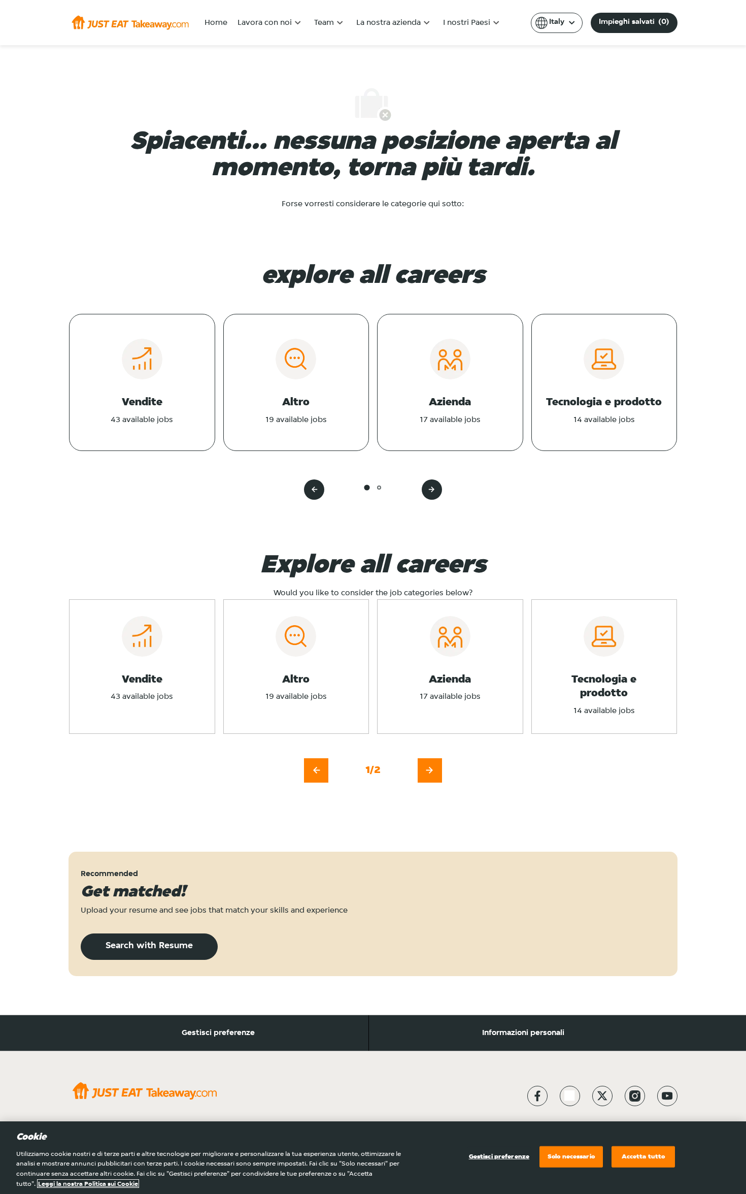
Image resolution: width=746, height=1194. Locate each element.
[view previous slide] (314, 489)
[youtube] (667, 1096)
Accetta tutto (643, 1156)
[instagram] (635, 1096)
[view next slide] (432, 489)
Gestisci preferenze (218, 1033)
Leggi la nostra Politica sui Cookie (88, 1183)
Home (216, 23)
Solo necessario (571, 1156)
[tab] (366, 487)
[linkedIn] (570, 1096)
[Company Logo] (130, 22)
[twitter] (602, 1096)
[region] (373, 1157)
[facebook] (537, 1096)
